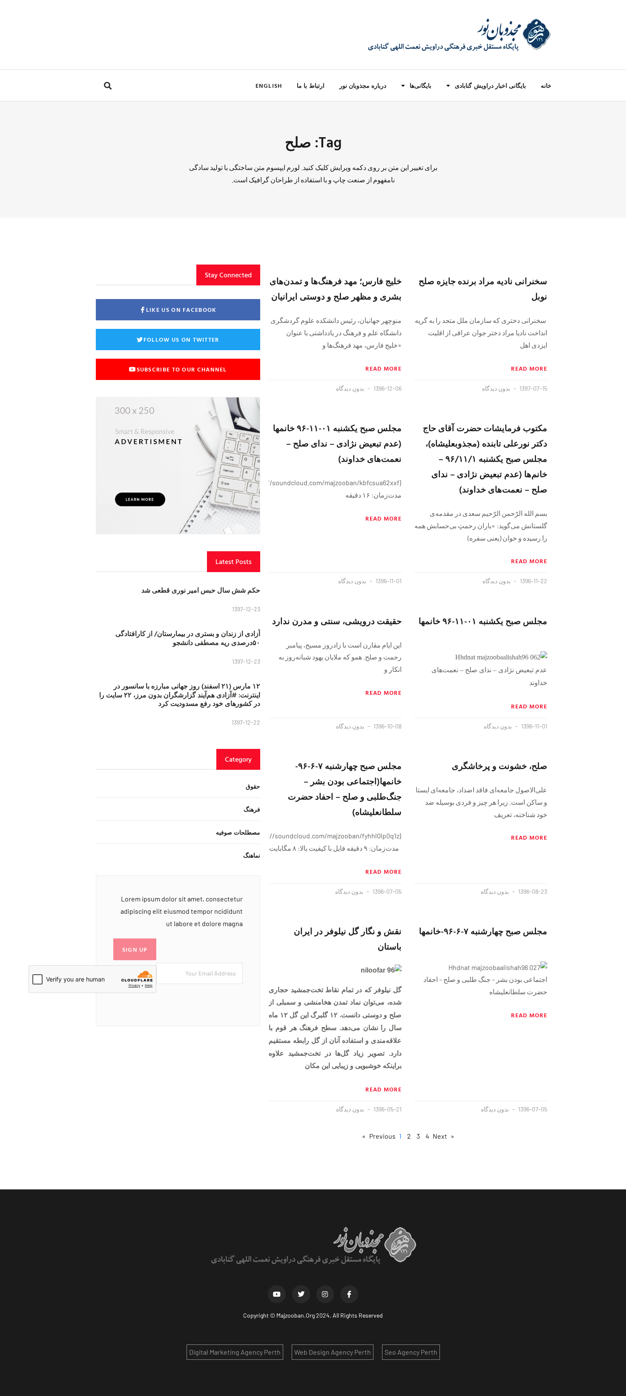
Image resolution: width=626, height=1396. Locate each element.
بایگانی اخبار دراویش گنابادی (490, 85)
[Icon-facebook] (349, 1294)
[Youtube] (277, 1294)
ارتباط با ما (310, 85)
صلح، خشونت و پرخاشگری (499, 765)
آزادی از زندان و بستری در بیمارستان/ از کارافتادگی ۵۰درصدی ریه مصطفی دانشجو (187, 638)
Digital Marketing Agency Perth (235, 1352)
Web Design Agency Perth (332, 1352)
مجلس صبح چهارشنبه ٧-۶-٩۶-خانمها (483, 930)
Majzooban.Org (295, 1315)
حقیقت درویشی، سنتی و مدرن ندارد (337, 620)
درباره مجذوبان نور (362, 85)
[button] (108, 85)
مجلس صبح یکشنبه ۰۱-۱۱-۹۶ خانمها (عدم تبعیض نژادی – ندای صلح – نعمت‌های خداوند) (337, 443)
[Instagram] (325, 1294)
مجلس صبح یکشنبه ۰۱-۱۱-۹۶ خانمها (483, 620)
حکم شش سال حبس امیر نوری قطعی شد (200, 590)
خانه (546, 85)
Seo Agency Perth (411, 1352)
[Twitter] (301, 1294)
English (269, 85)
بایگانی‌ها (420, 85)
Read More (529, 368)
